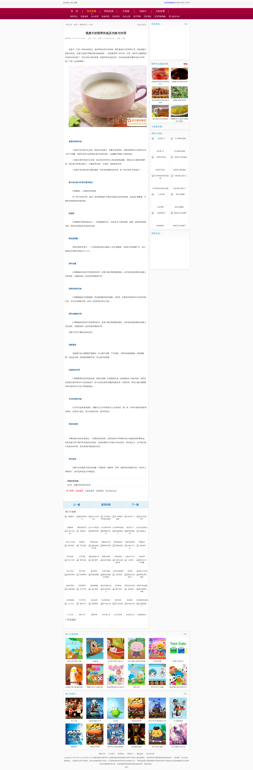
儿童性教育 (89, 491)
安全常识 (116, 16)
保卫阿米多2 (106, 600)
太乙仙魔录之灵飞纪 (178, 747)
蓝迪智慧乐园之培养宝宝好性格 (178, 687)
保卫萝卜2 (130, 527)
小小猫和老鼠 (178, 721)
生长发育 (95, 16)
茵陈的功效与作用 (179, 100)
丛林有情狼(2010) (95, 721)
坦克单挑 (118, 585)
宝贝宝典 (91, 11)
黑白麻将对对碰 (142, 600)
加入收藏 (74, 3)
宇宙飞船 (82, 556)
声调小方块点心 (178, 661)
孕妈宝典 (108, 11)
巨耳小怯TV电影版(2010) (157, 721)
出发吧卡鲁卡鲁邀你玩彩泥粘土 (74, 687)
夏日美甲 (94, 571)
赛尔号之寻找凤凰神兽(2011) (116, 747)
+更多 (186, 24)
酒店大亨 (82, 615)
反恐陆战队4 (142, 615)
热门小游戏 (70, 512)
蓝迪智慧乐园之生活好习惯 (115, 687)
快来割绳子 (160, 226)
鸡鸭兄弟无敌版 (142, 585)
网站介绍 (102, 754)
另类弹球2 (82, 585)
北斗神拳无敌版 (118, 527)
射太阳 (130, 571)
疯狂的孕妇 (70, 585)
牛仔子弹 (82, 600)
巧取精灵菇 (118, 556)
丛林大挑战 (106, 571)
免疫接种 (100, 491)
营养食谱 (84, 16)
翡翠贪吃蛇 (94, 542)
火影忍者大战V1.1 (179, 188)
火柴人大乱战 (70, 542)
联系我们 (121, 754)
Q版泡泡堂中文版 (94, 557)
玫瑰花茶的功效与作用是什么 (160, 83)
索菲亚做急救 (130, 542)
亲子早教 (137, 16)
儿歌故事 (160, 11)
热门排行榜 (150, 754)
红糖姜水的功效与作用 (179, 82)
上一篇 (76, 504)
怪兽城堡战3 (118, 542)
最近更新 (140, 754)
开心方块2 (70, 571)
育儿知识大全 (174, 16)
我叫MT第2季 (136, 721)
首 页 (74, 11)
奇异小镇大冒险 (157, 747)
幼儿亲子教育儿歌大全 (116, 661)
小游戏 (125, 11)
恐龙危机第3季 (136, 747)
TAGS (188, 3)
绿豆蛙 (115, 721)
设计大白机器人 (94, 527)
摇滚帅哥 (94, 615)
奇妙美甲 (142, 556)
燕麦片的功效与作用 (82, 485)
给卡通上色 (106, 615)
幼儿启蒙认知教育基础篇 (136, 661)
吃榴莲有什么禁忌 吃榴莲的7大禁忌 (179, 120)
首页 (75, 25)
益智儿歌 (136, 687)
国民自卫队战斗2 (130, 586)
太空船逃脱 (70, 600)
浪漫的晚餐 (94, 585)
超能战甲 (74, 747)
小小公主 (70, 615)
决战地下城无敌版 (179, 170)
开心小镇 (74, 721)
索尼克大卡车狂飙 (142, 571)
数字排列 (118, 600)
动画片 (143, 11)
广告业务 (111, 754)
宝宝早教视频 (160, 16)
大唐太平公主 (130, 556)
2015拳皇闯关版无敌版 (106, 528)
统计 (126, 767)
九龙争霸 (160, 207)
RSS (182, 3)
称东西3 (130, 600)
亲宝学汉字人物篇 (157, 687)
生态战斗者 (130, 615)
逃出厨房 (94, 600)
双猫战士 (142, 542)
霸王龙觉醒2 (179, 207)
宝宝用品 (147, 16)
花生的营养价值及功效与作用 (160, 101)
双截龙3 (82, 542)
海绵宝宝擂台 (160, 170)
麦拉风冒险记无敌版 (106, 586)
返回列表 (106, 504)
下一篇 (135, 504)
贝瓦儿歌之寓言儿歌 (74, 661)
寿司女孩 (82, 571)
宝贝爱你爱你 (96, 758)
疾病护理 (105, 16)
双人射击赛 (118, 615)
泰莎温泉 (70, 556)
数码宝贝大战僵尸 (179, 226)
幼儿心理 (126, 16)
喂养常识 (73, 16)
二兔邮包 (95, 661)
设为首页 (66, 3)
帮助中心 (130, 754)
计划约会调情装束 (118, 571)
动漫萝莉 (70, 527)
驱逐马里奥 (106, 556)
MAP (178, 3)
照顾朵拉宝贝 (106, 542)
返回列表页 (141, 25)
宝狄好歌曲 (157, 661)
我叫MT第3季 (95, 747)
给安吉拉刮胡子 (142, 527)
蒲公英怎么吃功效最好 (160, 119)
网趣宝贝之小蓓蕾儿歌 (95, 687)
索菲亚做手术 (82, 527)
